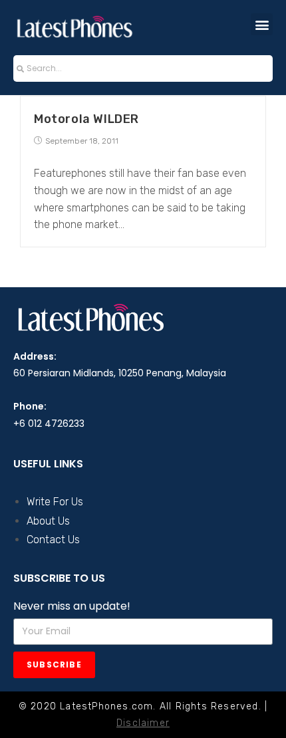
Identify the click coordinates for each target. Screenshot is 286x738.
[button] (262, 24)
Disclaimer (143, 723)
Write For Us (55, 501)
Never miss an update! (71, 606)
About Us (48, 521)
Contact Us (53, 539)
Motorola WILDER (86, 119)
